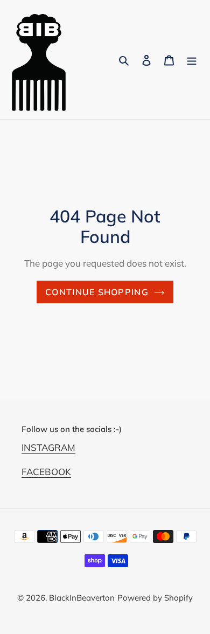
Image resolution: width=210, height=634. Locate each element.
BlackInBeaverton (82, 598)
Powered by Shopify (155, 598)
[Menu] (191, 59)
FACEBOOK (46, 471)
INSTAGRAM (48, 447)
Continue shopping (97, 292)
